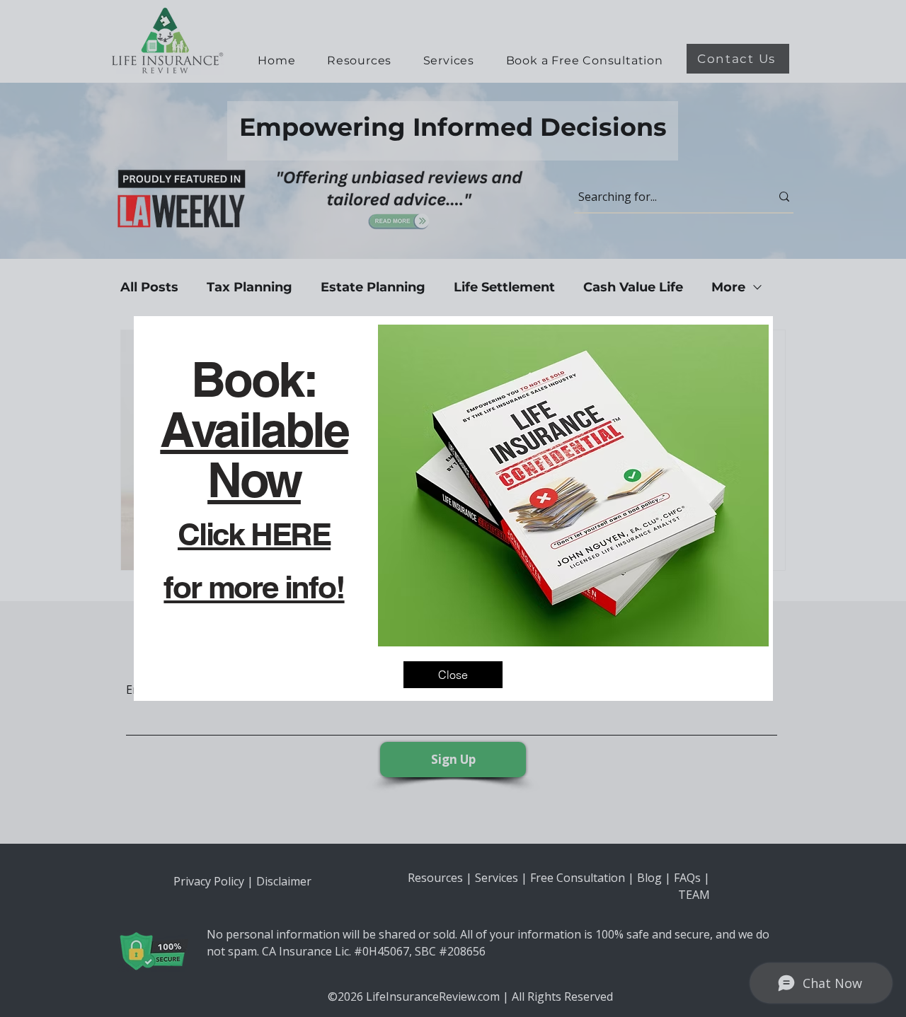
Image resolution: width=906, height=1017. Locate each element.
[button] (453, 675)
